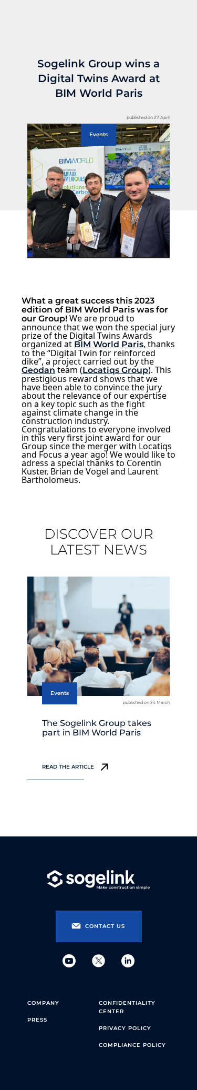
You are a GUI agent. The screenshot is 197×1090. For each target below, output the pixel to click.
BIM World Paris (108, 344)
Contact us (105, 926)
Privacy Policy (125, 1028)
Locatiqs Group (115, 370)
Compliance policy (132, 1045)
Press (37, 1019)
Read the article (68, 766)
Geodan (38, 370)
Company (43, 1003)
